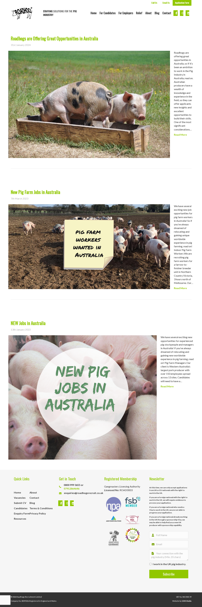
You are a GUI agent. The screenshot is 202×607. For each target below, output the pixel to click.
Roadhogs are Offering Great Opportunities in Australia (54, 38)
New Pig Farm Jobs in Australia (35, 192)
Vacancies (20, 497)
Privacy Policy (38, 513)
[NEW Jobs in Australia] (82, 397)
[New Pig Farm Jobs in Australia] (89, 246)
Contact (166, 13)
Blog (157, 13)
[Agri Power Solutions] (113, 520)
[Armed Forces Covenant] (113, 538)
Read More (180, 134)
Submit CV (20, 502)
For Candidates (108, 13)
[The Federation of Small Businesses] (132, 504)
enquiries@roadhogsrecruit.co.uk (83, 492)
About (148, 13)
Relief (139, 13)
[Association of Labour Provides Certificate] (132, 538)
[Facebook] (60, 503)
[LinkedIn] (71, 503)
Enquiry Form (22, 513)
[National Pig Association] (113, 504)
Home (94, 13)
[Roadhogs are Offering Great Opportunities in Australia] (89, 104)
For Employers (126, 13)
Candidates (20, 508)
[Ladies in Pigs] (132, 520)
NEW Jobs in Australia (28, 323)
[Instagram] (66, 503)
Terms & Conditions (41, 508)
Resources (20, 518)
